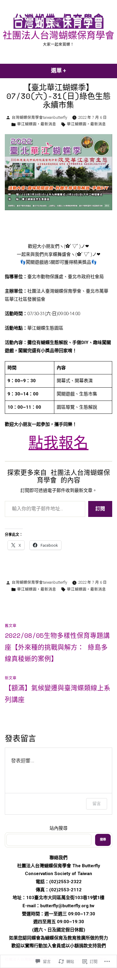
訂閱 (100, 509)
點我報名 (58, 443)
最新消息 (48, 124)
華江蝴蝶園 (27, 124)
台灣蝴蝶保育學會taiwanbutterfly (39, 117)
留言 (96, 803)
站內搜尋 (59, 828)
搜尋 (103, 839)
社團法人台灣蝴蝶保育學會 (58, 35)
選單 (61, 72)
